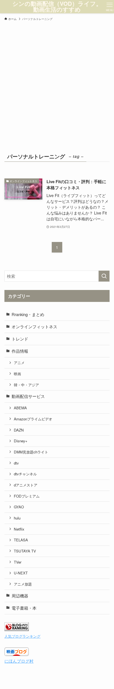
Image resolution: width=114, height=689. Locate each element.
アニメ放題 (23, 584)
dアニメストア (25, 485)
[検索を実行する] (104, 276)
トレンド (20, 339)
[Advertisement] (57, 83)
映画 (17, 373)
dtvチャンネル (25, 473)
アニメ (19, 362)
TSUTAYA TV (25, 551)
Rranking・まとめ (28, 314)
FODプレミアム (27, 496)
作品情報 (20, 351)
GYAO (19, 506)
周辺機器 (20, 596)
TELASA (21, 539)
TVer (17, 562)
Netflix (19, 529)
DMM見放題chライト (31, 452)
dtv (16, 463)
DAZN (19, 430)
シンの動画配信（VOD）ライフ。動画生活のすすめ (57, 6)
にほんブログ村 (18, 661)
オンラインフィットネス (34, 326)
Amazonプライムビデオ (33, 419)
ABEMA (20, 407)
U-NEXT (21, 573)
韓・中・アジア (26, 384)
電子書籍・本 (24, 608)
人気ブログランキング (22, 636)
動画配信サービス (28, 396)
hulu (17, 518)
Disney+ (20, 440)
